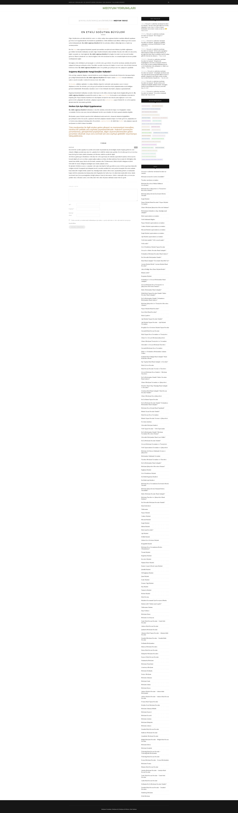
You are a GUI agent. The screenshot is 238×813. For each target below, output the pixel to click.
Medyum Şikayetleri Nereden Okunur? (153, 466)
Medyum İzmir (145, 681)
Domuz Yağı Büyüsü (147, 583)
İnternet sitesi (71, 214)
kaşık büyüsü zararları (148, 153)
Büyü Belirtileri (146, 506)
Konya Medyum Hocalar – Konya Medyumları (155, 760)
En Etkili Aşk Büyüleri (148, 480)
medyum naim (146, 138)
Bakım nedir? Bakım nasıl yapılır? (151, 604)
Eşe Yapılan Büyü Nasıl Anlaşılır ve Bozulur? (154, 362)
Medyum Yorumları (106, 809)
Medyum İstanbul (146, 748)
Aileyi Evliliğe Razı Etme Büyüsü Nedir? (153, 269)
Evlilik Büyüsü (145, 537)
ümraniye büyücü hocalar (149, 150)
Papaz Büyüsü (145, 513)
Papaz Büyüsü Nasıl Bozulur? (150, 308)
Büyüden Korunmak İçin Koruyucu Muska (154, 600)
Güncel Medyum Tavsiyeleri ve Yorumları (154, 341)
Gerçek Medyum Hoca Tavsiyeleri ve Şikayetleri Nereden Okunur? (152, 285)
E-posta (71, 209)
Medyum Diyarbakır (147, 664)
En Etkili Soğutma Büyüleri (103, 32)
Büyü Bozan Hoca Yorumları (150, 415)
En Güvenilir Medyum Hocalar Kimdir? (153, 502)
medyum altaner (146, 132)
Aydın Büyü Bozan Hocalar (149, 780)
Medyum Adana (146, 684)
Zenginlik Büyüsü (146, 544)
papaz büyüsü (106, 95)
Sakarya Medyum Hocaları (149, 647)
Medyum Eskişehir (147, 722)
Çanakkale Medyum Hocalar (149, 736)
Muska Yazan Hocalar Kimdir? (150, 411)
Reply (136, 147)
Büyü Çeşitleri (145, 315)
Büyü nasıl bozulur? (147, 530)
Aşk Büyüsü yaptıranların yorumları (152, 236)
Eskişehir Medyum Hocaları (149, 653)
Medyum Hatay (145, 614)
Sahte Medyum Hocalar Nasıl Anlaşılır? (153, 494)
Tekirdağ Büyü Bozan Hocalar (150, 756)
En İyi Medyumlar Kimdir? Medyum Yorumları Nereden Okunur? (152, 433)
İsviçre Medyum (146, 674)
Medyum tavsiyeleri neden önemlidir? (152, 177)
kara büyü (119, 77)
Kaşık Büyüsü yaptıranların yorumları (152, 233)
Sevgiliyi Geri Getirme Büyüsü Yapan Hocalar (155, 327)
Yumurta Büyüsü (146, 590)
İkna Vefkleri (145, 611)
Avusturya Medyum (147, 667)
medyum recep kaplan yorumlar (151, 108)
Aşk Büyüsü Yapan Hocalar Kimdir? (152, 319)
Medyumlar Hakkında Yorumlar (150, 456)
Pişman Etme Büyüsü (147, 562)
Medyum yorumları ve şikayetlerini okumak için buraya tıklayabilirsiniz (97, 2)
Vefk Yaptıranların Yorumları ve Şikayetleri (154, 447)
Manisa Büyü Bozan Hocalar (149, 767)
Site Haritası (133, 809)
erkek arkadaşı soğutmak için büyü (152, 159)
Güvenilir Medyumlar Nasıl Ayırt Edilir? (153, 437)
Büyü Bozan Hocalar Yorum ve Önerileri (153, 369)
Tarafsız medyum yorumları (149, 180)
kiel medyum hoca (157, 105)
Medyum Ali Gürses (124, 809)
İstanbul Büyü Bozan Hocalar (150, 729)
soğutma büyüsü (106, 121)
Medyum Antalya (146, 719)
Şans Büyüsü (145, 576)
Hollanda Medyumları (147, 643)
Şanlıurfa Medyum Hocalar (149, 629)
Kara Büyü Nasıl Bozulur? (149, 312)
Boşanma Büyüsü (146, 276)
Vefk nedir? (144, 243)
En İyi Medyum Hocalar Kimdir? (151, 441)
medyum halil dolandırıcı (160, 117)
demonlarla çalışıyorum (161, 132)
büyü (75, 49)
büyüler (121, 121)
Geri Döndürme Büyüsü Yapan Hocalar (153, 247)
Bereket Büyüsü (146, 559)
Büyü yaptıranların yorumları (150, 216)
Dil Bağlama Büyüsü (147, 573)
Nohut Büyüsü (145, 593)
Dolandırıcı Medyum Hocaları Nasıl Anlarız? (154, 254)
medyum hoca (109, 100)
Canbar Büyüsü (145, 516)
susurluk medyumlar (159, 135)
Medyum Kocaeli (146, 715)
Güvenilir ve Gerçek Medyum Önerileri (153, 345)
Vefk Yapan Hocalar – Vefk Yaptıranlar (153, 429)
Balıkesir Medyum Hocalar (149, 732)
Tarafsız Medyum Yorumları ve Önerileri (153, 459)
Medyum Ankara (146, 726)
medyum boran (160, 147)
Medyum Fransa (146, 763)
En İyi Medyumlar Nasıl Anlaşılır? (151, 463)
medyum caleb (156, 126)
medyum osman (146, 135)
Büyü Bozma (145, 597)
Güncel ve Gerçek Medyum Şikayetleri (153, 338)
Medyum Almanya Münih (148, 708)
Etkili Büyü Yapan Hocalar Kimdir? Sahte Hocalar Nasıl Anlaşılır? (153, 294)
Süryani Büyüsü (146, 519)
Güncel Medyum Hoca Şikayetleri (151, 396)
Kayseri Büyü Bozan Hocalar (150, 657)
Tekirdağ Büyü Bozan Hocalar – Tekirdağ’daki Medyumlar (151, 752)
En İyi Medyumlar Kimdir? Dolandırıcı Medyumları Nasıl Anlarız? (152, 299)
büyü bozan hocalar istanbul (150, 114)
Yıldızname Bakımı (146, 607)
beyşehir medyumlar (158, 138)
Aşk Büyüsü (144, 533)
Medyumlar (72, 84)
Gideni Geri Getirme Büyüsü (150, 540)
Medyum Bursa (145, 688)
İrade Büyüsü (145, 580)
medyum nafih (156, 129)
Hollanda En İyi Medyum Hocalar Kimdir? (154, 784)
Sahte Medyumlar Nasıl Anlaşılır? (151, 290)
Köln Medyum (145, 796)
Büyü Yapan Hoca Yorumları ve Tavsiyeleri (154, 334)
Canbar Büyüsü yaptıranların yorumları (153, 226)
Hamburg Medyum (147, 792)
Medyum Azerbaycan (147, 617)
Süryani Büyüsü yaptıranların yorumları (153, 230)
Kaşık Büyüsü (145, 199)
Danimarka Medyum (147, 660)
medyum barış (146, 105)
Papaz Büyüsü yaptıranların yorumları (152, 223)
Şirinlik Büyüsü (145, 569)
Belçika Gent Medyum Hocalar (150, 705)
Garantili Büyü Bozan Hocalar (150, 331)
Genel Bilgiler (103, 29)
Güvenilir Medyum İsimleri (149, 425)
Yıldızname (144, 509)
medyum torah (146, 117)
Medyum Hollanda (146, 671)
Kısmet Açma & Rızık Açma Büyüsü (151, 566)
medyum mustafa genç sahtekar (151, 141)
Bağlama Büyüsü (146, 470)
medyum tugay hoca (147, 147)
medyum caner (157, 120)
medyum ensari (146, 120)
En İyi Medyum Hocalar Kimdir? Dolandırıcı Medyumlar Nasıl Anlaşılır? (154, 403)
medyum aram (146, 129)
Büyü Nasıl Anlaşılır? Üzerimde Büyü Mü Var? (155, 261)
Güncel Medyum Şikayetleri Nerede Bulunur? (155, 207)
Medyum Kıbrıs (146, 744)
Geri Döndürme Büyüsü (148, 473)
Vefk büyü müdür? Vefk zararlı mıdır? (152, 240)
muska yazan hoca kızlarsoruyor (151, 123)
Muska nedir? (145, 273)
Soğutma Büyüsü (146, 556)
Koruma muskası (146, 422)
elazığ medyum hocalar (149, 156)
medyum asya (145, 126)
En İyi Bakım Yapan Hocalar (149, 399)
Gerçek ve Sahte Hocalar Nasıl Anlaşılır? (153, 250)
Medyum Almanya (146, 678)
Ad (70, 204)
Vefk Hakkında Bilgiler (148, 219)
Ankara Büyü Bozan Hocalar (149, 626)
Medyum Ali (115, 809)
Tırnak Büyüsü (145, 552)
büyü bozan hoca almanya (149, 111)
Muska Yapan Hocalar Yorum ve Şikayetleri (154, 418)
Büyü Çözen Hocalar (147, 365)
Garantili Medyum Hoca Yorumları (151, 348)
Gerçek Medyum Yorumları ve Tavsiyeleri (154, 444)
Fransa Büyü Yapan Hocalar (149, 702)
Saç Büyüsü (144, 587)
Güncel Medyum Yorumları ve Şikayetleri (153, 382)
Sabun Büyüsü (145, 526)
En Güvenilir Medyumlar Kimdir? (151, 257)
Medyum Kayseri (146, 712)
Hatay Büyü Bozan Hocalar (149, 650)
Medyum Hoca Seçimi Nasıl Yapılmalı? (152, 408)
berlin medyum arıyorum (149, 144)
